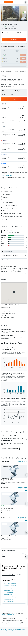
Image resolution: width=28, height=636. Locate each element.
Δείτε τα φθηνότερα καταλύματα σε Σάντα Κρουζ (22, 489)
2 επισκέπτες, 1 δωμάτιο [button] (9, 35)
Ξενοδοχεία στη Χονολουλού (10, 597)
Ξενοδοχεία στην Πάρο (8, 596)
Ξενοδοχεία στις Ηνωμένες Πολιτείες (13, 630)
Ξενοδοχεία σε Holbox (8, 588)
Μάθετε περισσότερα (7, 175)
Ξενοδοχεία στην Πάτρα (9, 601)
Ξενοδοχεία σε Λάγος (8, 599)
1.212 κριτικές (16, 26)
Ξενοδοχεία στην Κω (8, 594)
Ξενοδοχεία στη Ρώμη (8, 590)
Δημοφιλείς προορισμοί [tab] (8, 574)
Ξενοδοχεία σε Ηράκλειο (9, 587)
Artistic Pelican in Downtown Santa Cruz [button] (9, 535)
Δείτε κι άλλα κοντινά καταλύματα (22, 462)
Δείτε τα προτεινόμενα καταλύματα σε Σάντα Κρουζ (22, 519)
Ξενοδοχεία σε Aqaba (8, 592)
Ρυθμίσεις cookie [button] (4, 181)
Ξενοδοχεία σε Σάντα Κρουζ (9, 633)
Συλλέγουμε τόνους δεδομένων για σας (12, 620)
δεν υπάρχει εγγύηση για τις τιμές (8, 614)
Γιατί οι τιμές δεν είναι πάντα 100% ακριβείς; (12, 623)
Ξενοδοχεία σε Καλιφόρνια (8, 631)
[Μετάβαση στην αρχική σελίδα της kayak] (8, 2)
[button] (2, 2)
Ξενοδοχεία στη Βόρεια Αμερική (19, 629)
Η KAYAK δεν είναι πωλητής (8, 618)
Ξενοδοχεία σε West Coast (19, 631)
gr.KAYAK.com (3, 629)
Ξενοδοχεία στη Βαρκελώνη (10, 583)
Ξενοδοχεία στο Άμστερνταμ (10, 585)
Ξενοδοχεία (10, 629)
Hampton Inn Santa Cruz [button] (6, 478)
